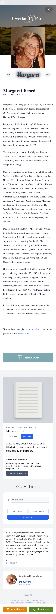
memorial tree (34, 329)
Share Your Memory (17, 473)
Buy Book (27, 436)
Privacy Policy (21, 602)
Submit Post (28, 517)
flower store (23, 333)
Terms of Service (35, 602)
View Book (12, 436)
